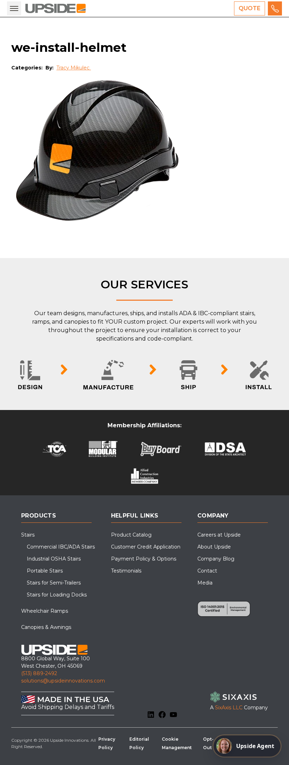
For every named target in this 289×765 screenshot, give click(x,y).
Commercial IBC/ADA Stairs (61, 547)
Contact (207, 571)
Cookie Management (177, 743)
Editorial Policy (139, 743)
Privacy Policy (106, 743)
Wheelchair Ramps (44, 611)
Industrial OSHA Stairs (54, 559)
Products (38, 515)
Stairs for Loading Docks (57, 595)
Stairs (28, 535)
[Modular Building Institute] (103, 449)
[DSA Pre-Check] (225, 449)
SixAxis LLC (228, 707)
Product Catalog (131, 535)
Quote (249, 8)
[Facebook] (162, 714)
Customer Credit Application (145, 547)
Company (213, 515)
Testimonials (126, 571)
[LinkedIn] (151, 714)
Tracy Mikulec (73, 68)
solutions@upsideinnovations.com (63, 681)
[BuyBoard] (161, 449)
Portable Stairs (45, 571)
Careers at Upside (219, 535)
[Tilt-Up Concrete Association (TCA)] (54, 449)
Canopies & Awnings (46, 627)
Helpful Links (135, 515)
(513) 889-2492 (39, 673)
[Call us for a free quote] (275, 8)
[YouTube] (173, 714)
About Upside (214, 547)
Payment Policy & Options (143, 559)
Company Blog (215, 559)
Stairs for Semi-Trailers (54, 583)
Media (205, 583)
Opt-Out (208, 743)
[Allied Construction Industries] (144, 476)
